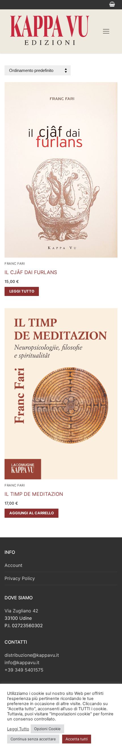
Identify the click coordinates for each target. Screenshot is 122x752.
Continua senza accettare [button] (33, 739)
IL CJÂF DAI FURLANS (31, 272)
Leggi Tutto (18, 729)
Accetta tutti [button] (77, 739)
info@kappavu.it (22, 662)
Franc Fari (15, 264)
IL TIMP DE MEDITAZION (34, 494)
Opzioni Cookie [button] (47, 728)
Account (13, 565)
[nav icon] (106, 32)
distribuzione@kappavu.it (32, 655)
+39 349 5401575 (24, 670)
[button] (31, 513)
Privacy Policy (20, 578)
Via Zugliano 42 (21, 611)
